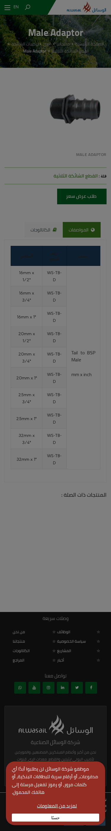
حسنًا (55, 817)
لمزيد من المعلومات (57, 805)
